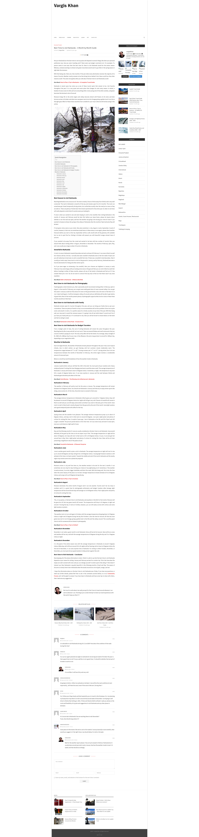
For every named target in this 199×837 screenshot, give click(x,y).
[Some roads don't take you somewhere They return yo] (122, 64)
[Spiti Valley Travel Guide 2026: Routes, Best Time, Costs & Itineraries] (123, 101)
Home (55, 37)
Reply (114, 638)
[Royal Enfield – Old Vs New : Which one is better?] (90, 802)
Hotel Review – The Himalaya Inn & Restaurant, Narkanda (77, 379)
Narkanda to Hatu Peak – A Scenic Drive (71, 322)
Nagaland (121, 199)
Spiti (88, 37)
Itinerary (69, 37)
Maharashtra (122, 212)
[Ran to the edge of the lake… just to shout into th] (135, 71)
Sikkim (120, 174)
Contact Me (94, 37)
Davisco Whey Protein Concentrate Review (70, 820)
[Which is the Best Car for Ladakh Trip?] (90, 821)
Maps (120, 221)
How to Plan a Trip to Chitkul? (69, 525)
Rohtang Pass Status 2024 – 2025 (84, 623)
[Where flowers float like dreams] (135, 64)
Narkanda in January (61, 174)
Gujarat (121, 208)
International (122, 170)
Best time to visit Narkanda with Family (64, 168)
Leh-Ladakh (122, 144)
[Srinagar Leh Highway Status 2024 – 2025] (123, 121)
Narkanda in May (60, 181)
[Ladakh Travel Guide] (123, 91)
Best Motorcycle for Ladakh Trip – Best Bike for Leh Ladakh (104, 810)
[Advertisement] (99, 19)
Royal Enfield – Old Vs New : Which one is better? (103, 801)
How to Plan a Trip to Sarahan (69, 479)
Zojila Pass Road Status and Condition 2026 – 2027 (136, 129)
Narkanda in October (61, 190)
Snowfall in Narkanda (60, 164)
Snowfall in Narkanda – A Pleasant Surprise (73, 444)
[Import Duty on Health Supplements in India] (58, 812)
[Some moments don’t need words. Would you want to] (142, 64)
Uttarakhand (122, 161)
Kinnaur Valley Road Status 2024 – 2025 (64, 623)
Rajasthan (121, 191)
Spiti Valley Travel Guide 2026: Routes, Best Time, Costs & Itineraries (136, 100)
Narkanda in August (61, 186)
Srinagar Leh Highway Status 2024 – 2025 (137, 119)
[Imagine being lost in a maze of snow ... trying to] (128, 64)
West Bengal (122, 204)
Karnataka (121, 187)
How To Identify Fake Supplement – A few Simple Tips (73, 801)
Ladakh (83, 37)
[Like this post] (81, 55)
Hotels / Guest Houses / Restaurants (129, 216)
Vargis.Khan (61, 50)
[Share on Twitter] (84, 55)
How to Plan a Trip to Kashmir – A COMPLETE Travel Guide (135, 110)
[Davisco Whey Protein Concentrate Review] (58, 821)
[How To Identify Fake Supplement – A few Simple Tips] (58, 802)
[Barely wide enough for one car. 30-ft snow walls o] (122, 71)
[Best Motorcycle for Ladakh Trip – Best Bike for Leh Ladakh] (90, 812)
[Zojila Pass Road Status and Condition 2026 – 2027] (123, 130)
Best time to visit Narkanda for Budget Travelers (67, 170)
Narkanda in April (60, 179)
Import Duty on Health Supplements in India (71, 810)
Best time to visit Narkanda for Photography (66, 166)
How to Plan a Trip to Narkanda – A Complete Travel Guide (77, 82)
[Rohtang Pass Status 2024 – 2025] (84, 613)
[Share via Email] (87, 55)
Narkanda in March (61, 177)
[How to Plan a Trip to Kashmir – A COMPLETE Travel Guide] (123, 111)
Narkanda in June (61, 183)
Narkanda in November (62, 192)
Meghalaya (122, 195)
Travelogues (62, 37)
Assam (120, 178)
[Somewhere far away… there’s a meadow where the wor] (128, 71)
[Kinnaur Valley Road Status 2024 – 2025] (63, 613)
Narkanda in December (62, 193)
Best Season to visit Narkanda (62, 162)
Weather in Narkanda (60, 172)
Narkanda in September (62, 188)
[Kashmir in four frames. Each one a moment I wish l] (142, 71)
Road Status (76, 37)
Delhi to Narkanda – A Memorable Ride (71, 280)
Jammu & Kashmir (124, 157)
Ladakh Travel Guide (134, 89)
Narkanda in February (61, 175)
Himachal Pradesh (124, 153)
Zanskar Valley (123, 165)
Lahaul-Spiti (122, 148)
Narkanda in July (60, 184)
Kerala (120, 182)
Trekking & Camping (124, 229)
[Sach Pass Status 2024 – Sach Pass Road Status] (105, 613)
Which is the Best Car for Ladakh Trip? (104, 820)
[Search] (144, 37)
